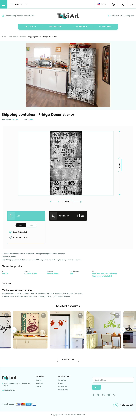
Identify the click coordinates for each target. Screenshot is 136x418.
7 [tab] (67, 350)
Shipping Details (63, 389)
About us (38, 380)
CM (31, 225)
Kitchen (23, 37)
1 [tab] (51, 350)
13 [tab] (82, 350)
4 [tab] (59, 350)
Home (4, 37)
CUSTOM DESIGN (80, 27)
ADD (96, 387)
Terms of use (62, 380)
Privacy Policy (62, 386)
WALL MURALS (30, 27)
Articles (60, 383)
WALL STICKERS (55, 27)
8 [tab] (69, 350)
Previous (14, 330)
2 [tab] (54, 350)
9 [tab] (72, 350)
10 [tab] (74, 350)
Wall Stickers (13, 37)
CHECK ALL (66, 359)
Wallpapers (39, 383)
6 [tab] (64, 350)
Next (122, 330)
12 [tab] (79, 350)
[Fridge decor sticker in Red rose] (103, 330)
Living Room (39, 386)
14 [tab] (84, 350)
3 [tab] (56, 350)
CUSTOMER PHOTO (105, 27)
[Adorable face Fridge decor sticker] (30, 330)
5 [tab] (61, 350)
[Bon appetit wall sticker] (67, 330)
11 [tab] (77, 350)
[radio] (26, 232)
